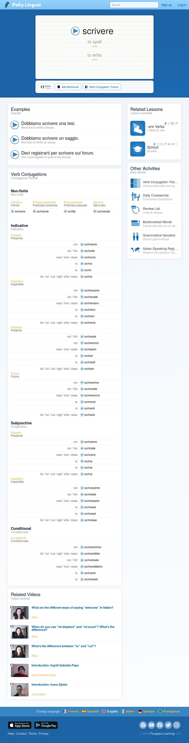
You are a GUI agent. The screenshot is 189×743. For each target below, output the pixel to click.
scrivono (90, 257)
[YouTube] (151, 725)
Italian (130, 711)
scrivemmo (92, 343)
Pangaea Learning (162, 733)
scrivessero (92, 501)
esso (74, 276)
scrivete (90, 251)
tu (76, 270)
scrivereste (92, 560)
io (76, 263)
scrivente (43, 211)
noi (75, 244)
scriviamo (91, 244)
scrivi (88, 270)
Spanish (92, 711)
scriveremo (92, 382)
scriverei (90, 573)
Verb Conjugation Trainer (103, 87)
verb (94, 46)
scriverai (90, 402)
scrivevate (91, 297)
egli (59, 276)
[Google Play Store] (46, 725)
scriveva (90, 322)
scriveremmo (93, 547)
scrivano (90, 454)
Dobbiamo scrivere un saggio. (50, 138)
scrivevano (92, 303)
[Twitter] (168, 725)
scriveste (90, 336)
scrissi (89, 355)
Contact (21, 733)
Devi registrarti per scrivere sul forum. (57, 152)
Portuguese (171, 711)
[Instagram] (177, 725)
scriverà (90, 414)
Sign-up (166, 5)
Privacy (44, 733)
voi (69, 251)
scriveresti (91, 579)
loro (66, 257)
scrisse (89, 368)
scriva (88, 461)
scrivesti (90, 362)
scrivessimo (92, 488)
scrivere (20, 211)
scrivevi (89, 316)
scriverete (91, 389)
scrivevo (90, 309)
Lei (53, 276)
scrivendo (103, 211)
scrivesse (91, 520)
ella (66, 276)
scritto (72, 211)
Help (11, 733)
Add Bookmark (70, 87)
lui (47, 276)
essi (59, 257)
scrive (88, 276)
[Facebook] (160, 725)
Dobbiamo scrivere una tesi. (48, 123)
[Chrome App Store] (143, 725)
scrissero (90, 349)
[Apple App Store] (20, 725)
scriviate (90, 448)
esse (74, 257)
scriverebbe (92, 553)
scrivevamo (92, 290)
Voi (75, 251)
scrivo (88, 263)
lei (41, 276)
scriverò (90, 408)
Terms (33, 733)
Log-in (182, 5)
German (148, 711)
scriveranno (92, 395)
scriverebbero (93, 566)
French (73, 711)
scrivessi (90, 507)
